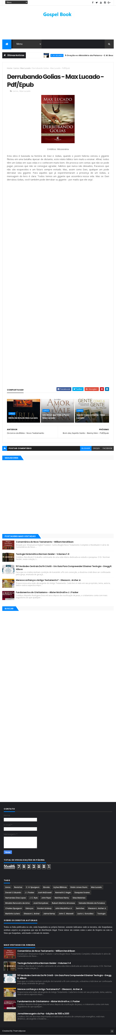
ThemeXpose (19, 1031)
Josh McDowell (45, 892)
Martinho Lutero (12, 913)
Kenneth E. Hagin (63, 892)
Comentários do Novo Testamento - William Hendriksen (44, 541)
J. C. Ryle (34, 897)
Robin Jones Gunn (79, 887)
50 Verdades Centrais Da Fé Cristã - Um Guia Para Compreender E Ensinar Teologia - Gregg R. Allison (64, 568)
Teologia (101, 913)
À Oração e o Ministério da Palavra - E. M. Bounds (79, 55)
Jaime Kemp (49, 913)
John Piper (46, 897)
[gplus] (109, 2)
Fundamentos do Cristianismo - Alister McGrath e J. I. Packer (47, 592)
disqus (96, 448)
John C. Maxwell (66, 913)
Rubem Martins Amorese (63, 903)
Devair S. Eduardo (13, 892)
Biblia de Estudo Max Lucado (23, 417)
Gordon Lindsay (44, 908)
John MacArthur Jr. (63, 908)
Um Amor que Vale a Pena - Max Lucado (56, 416)
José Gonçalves (40, 903)
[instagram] (105, 2)
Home (9, 68)
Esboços (29, 908)
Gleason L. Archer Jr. (97, 908)
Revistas (18, 887)
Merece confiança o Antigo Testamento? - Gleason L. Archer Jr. (48, 580)
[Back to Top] (112, 1031)
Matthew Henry (62, 897)
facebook (107, 448)
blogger (86, 448)
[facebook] (92, 2)
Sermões (80, 908)
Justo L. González (85, 913)
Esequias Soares (82, 892)
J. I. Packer (29, 892)
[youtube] (101, 2)
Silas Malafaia (79, 897)
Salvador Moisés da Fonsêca (92, 903)
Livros (16, 68)
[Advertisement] (58, 29)
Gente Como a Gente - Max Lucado (90, 416)
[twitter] (96, 2)
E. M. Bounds (45, 55)
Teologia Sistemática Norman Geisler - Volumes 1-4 (42, 554)
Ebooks (46, 887)
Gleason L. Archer (32, 913)
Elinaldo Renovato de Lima (17, 903)
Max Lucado (25, 68)
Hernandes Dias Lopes (15, 897)
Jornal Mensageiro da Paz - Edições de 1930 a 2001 (43, 1013)
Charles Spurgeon (13, 908)
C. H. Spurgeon (32, 887)
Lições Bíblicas (60, 887)
